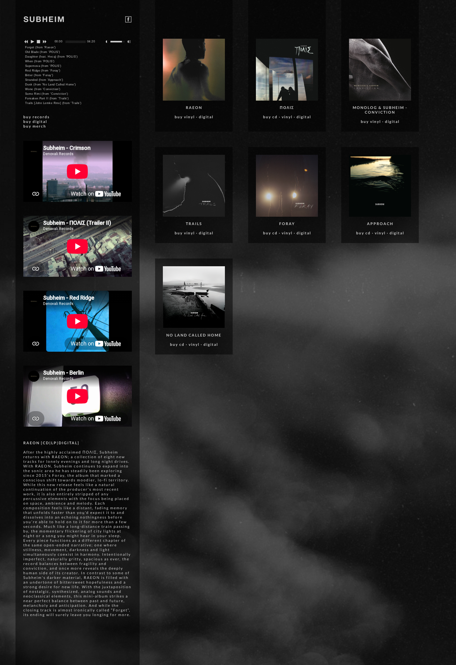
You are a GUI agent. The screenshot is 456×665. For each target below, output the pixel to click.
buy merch (34, 126)
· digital (204, 117)
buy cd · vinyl (185, 344)
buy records (36, 117)
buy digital (35, 121)
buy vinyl (185, 117)
